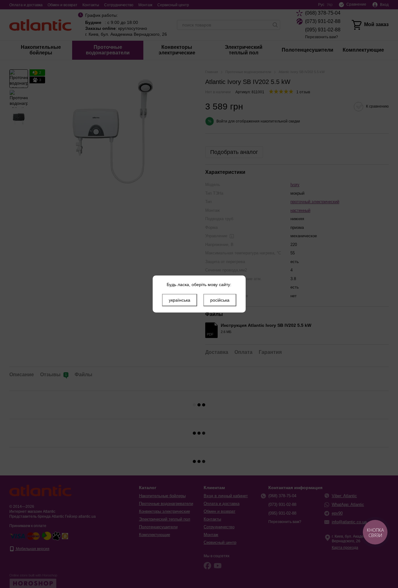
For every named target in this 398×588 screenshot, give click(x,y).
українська (179, 300)
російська (219, 300)
